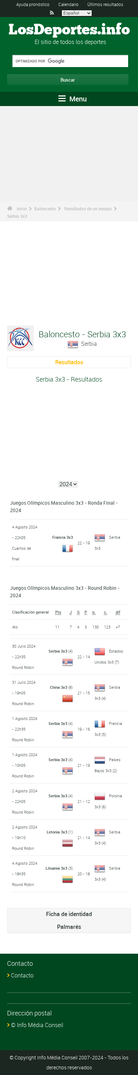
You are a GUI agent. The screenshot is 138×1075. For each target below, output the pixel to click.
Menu (77, 99)
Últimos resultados (105, 4)
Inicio (22, 208)
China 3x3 (58, 687)
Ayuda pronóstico (33, 4)
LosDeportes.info (69, 30)
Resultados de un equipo (88, 208)
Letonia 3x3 (57, 832)
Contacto (22, 975)
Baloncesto (45, 208)
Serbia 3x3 (17, 216)
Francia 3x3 (62, 537)
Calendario (68, 4)
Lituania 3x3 (56, 868)
